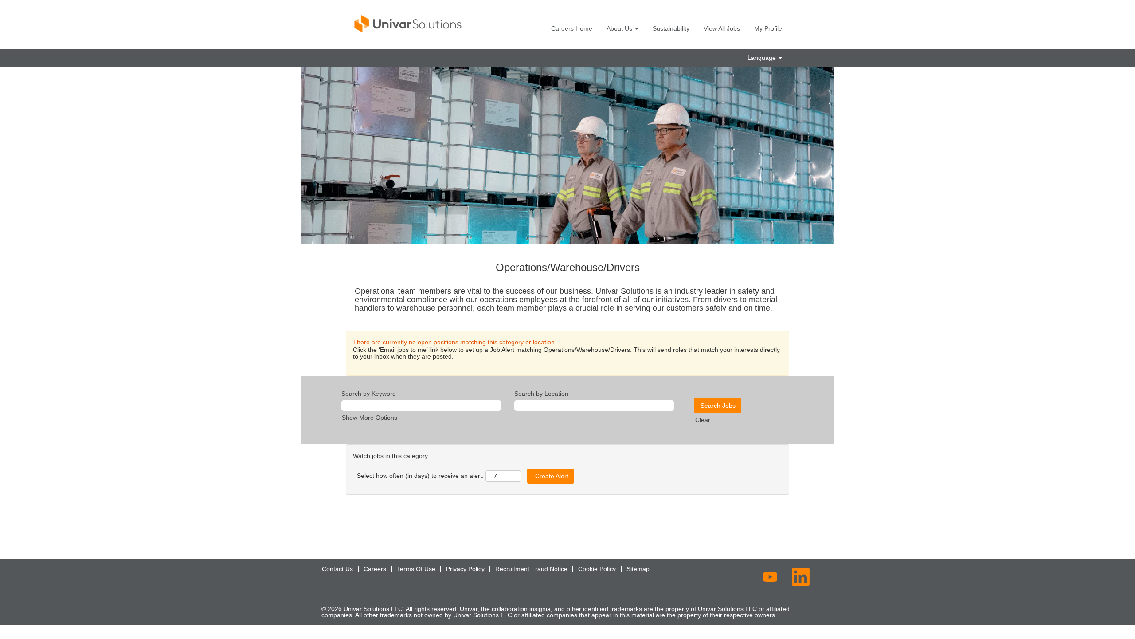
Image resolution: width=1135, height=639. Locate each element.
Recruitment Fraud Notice (531, 568)
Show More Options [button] (369, 417)
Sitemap (638, 568)
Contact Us (337, 568)
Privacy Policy (465, 568)
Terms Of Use (416, 568)
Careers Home (571, 28)
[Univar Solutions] (408, 23)
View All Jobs (722, 28)
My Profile (768, 28)
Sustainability (671, 28)
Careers (375, 568)
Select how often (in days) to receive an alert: (420, 475)
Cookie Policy (597, 568)
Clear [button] (702, 419)
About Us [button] (620, 28)
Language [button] (763, 57)
